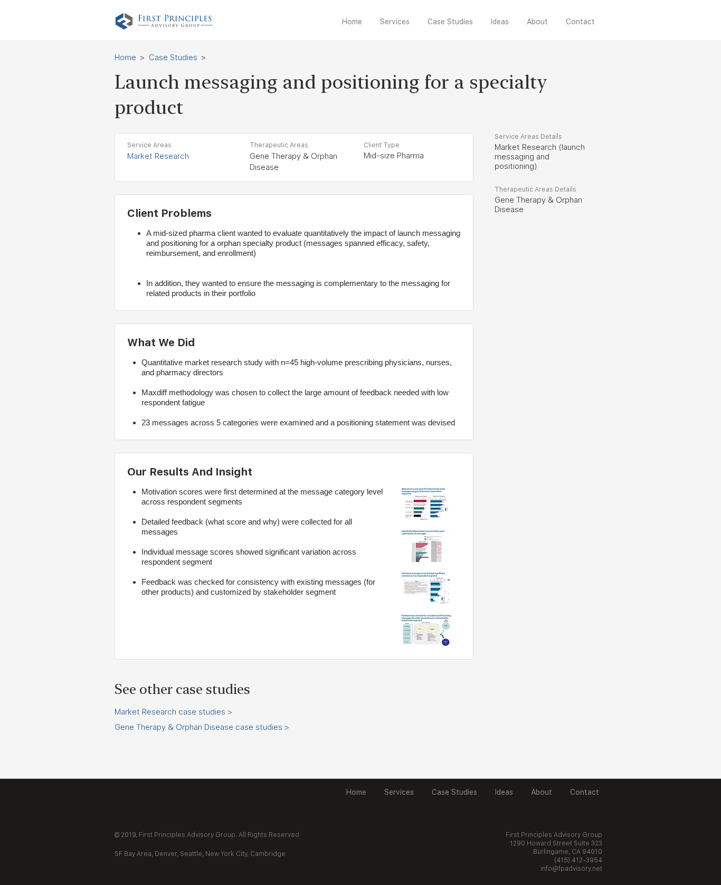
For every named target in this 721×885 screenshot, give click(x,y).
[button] (396, 22)
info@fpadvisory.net (571, 868)
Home (125, 57)
